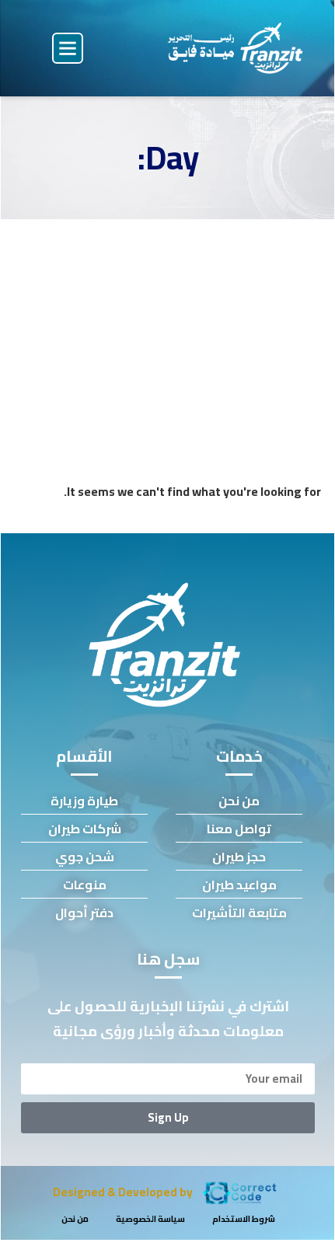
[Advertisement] (168, 334)
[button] (67, 48)
